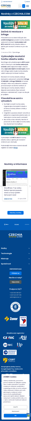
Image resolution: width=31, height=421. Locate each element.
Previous (1, 186)
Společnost (6, 264)
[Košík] (20, 6)
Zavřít (15, 407)
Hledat (28, 1)
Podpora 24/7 (15, 289)
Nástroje (5, 258)
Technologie (6, 253)
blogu (16, 148)
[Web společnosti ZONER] (11, 321)
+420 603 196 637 (7, 1)
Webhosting (8, 199)
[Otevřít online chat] (29, 415)
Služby (4, 248)
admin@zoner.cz (15, 297)
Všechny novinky (15, 213)
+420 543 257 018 (15, 295)
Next (30, 186)
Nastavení (15, 411)
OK (15, 416)
